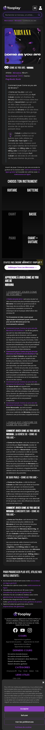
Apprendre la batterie (22, 644)
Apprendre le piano (13, 642)
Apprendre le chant (31, 642)
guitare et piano (34, 602)
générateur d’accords (17, 602)
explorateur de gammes (13, 606)
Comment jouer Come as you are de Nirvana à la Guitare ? (21, 329)
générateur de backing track (16, 597)
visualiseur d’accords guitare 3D (17, 592)
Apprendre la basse (22, 646)
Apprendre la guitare (22, 639)
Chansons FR (12, 671)
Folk (37, 671)
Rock (18, 79)
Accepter (24, 709)
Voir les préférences (24, 722)
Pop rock (10, 79)
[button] (43, 682)
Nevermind (11, 76)
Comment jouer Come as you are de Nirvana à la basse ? (21, 404)
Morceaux (8, 20)
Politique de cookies (23, 727)
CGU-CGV (17, 678)
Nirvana (18, 20)
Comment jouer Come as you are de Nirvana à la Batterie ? (21, 383)
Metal (31, 671)
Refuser (24, 715)
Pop (20, 671)
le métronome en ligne (27, 173)
